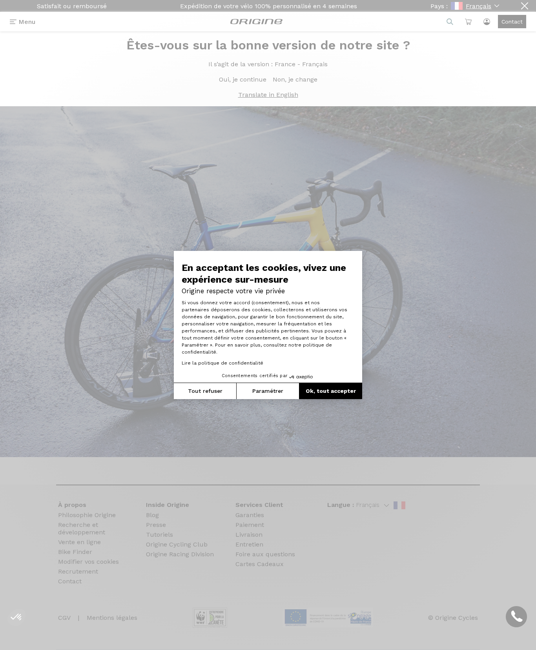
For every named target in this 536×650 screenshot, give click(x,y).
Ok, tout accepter (331, 391)
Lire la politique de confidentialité (222, 363)
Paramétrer (267, 391)
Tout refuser (205, 391)
